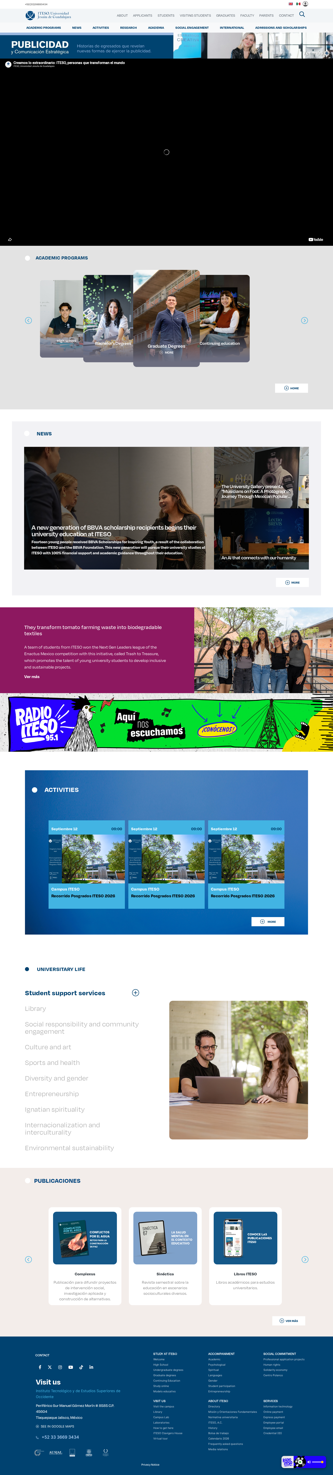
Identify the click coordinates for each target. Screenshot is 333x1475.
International (232, 27)
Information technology (277, 1406)
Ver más (32, 676)
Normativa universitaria (223, 1417)
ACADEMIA (156, 27)
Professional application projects (284, 1359)
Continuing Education (166, 1380)
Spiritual (213, 1370)
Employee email (273, 1428)
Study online (161, 1386)
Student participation (221, 1386)
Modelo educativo (164, 1391)
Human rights (271, 1364)
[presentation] (28, 1259)
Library (157, 1411)
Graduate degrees (164, 1375)
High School (160, 1364)
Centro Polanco (273, 1375)
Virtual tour (160, 1438)
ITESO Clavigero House (167, 1433)
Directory (214, 1406)
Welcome (159, 1359)
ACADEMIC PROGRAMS (43, 27)
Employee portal (273, 1422)
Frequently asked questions (225, 1444)
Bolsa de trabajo (218, 1433)
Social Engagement (192, 27)
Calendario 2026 (218, 1438)
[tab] (84, 993)
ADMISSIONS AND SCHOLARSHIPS (281, 27)
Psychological (216, 1364)
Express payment (274, 1417)
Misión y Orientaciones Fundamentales (232, 1411)
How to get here (163, 1428)
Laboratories (161, 1422)
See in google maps (56, 1426)
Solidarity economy (275, 1370)
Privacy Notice (150, 1465)
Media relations (218, 1449)
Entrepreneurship (219, 1391)
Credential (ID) (272, 1433)
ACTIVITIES (101, 27)
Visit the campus (163, 1406)
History (212, 1428)
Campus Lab (161, 1417)
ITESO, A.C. (215, 1422)
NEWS (76, 27)
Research (128, 27)
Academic (214, 1359)
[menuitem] (122, 15)
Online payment (273, 1411)
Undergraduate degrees (168, 1370)
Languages (215, 1375)
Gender (212, 1380)
